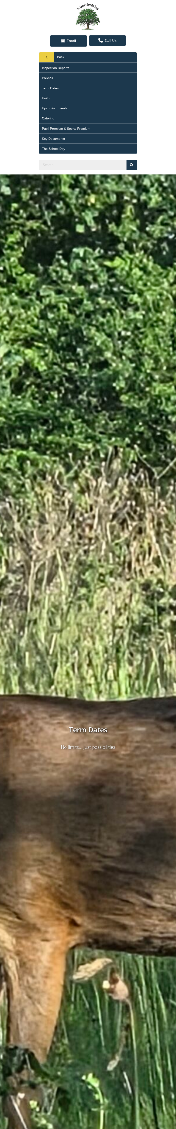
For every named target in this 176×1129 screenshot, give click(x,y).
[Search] (131, 165)
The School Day (53, 148)
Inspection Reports (55, 68)
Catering (48, 118)
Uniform (47, 98)
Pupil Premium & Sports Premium (66, 128)
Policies (47, 78)
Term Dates (50, 88)
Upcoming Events (54, 108)
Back (60, 57)
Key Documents (53, 138)
